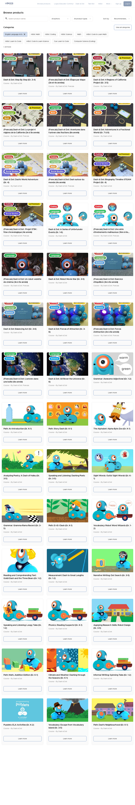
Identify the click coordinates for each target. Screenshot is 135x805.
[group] (61, 38)
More (108, 4)
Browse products (43, 4)
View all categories (123, 27)
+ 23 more (7, 47)
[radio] (15, 34)
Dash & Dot (80, 4)
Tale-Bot (91, 4)
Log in (127, 4)
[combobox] (60, 18)
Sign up (118, 4)
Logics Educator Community (64, 4)
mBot (100, 4)
